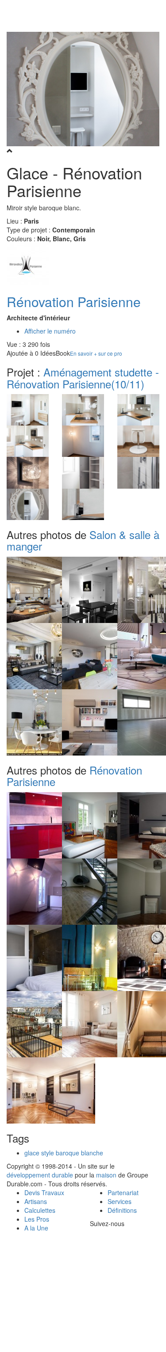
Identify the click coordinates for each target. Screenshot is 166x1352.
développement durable (40, 1174)
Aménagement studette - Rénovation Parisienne (83, 377)
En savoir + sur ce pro (96, 353)
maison (106, 1174)
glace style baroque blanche (63, 1152)
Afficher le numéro (50, 331)
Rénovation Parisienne (74, 301)
